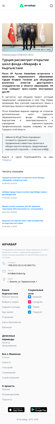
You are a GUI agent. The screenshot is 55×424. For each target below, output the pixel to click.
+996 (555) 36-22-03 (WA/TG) (21, 265)
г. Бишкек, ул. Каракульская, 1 (22, 281)
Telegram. (7, 160)
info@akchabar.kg (16, 273)
